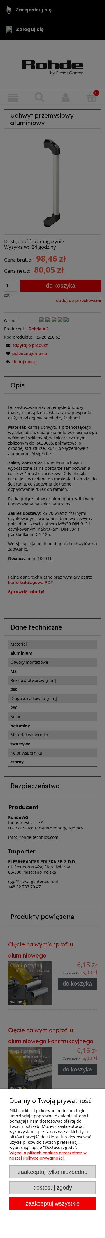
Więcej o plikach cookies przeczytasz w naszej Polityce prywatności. (48, 1155)
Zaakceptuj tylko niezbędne (53, 1172)
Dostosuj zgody (52, 1187)
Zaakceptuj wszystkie (52, 1203)
